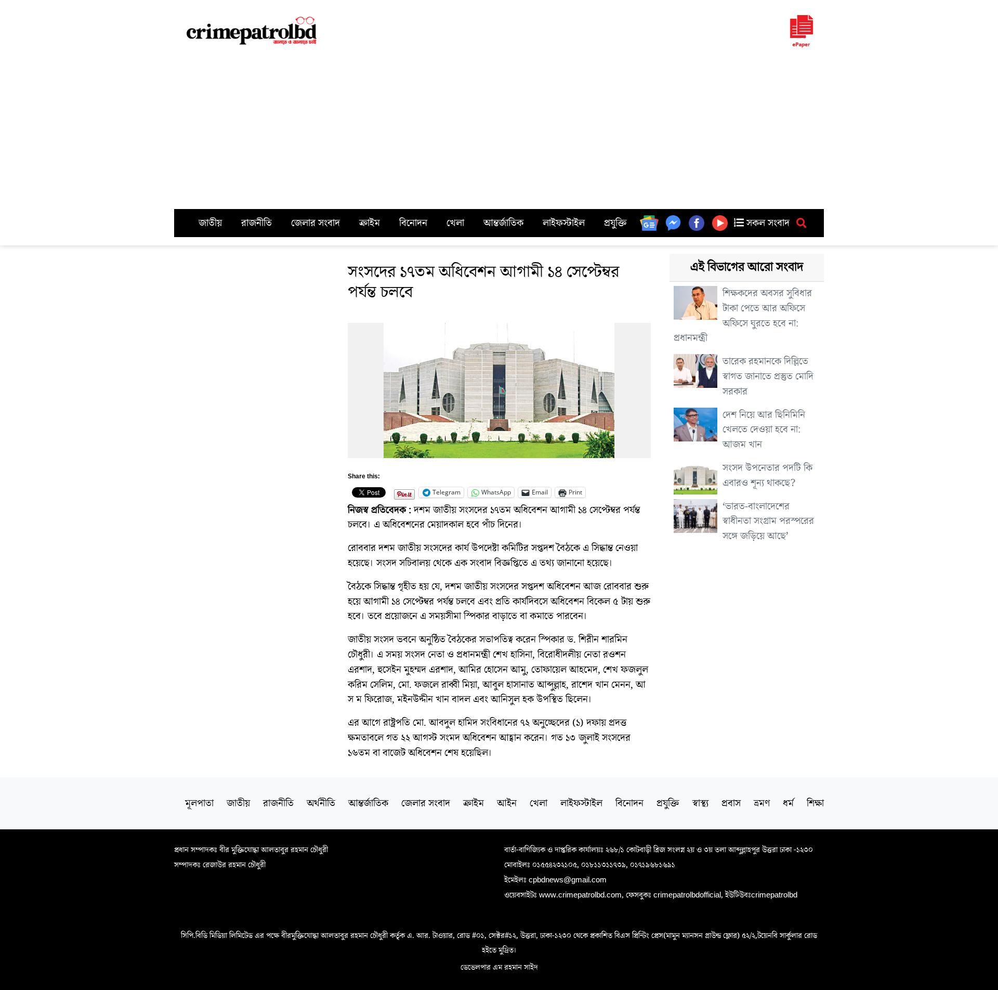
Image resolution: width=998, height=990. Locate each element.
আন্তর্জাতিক (503, 223)
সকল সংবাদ (767, 223)
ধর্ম (788, 803)
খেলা (455, 223)
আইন (507, 803)
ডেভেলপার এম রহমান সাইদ (499, 967)
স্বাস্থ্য (700, 803)
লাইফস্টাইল (564, 223)
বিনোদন (413, 223)
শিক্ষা (815, 803)
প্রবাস (731, 803)
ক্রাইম (369, 223)
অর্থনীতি (321, 803)
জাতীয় (210, 223)
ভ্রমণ (762, 803)
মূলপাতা (199, 803)
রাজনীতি (256, 223)
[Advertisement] (499, 131)
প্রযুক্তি (615, 223)
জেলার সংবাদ (315, 223)
